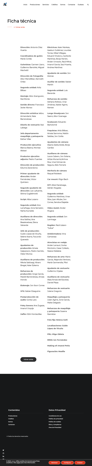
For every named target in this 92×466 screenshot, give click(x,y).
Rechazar (54, 462)
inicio (25, 4)
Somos (62, 4)
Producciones (35, 4)
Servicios (45, 4)
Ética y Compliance (55, 424)
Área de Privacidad (55, 427)
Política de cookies (55, 422)
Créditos (54, 4)
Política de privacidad (56, 419)
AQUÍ (18, 462)
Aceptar (80, 462)
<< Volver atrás (19, 27)
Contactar (71, 4)
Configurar (67, 462)
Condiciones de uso (55, 416)
